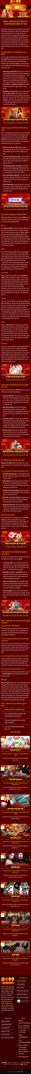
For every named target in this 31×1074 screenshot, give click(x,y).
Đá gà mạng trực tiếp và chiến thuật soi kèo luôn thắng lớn (15, 959)
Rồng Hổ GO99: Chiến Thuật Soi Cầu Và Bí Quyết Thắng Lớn (15, 900)
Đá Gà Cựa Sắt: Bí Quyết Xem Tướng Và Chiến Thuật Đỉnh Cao (16, 929)
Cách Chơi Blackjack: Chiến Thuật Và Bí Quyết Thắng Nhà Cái (16, 783)
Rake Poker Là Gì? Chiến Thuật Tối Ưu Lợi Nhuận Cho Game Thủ (15, 842)
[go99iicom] (15, 3)
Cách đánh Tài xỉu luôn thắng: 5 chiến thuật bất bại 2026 (15, 813)
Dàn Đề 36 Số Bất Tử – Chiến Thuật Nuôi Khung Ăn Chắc (15, 754)
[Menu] (2, 3)
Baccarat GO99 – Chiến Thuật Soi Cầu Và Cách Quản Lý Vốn (15, 871)
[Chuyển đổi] (2, 709)
